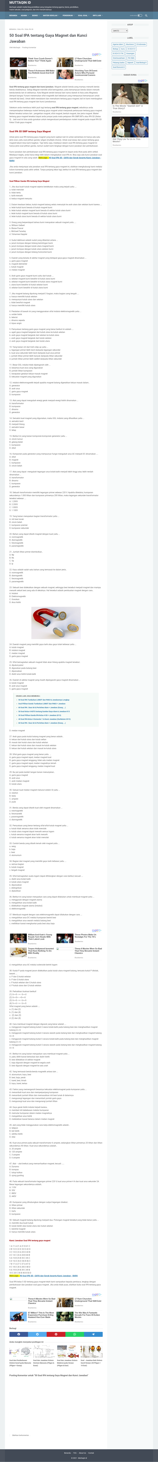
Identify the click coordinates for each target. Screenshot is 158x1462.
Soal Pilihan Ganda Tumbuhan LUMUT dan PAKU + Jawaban (41, 704)
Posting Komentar (29, 47)
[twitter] (37, 1334)
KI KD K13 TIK (118, 53)
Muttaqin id (20, 2)
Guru (123, 49)
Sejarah (130, 63)
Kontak (91, 1453)
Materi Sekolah (50, 15)
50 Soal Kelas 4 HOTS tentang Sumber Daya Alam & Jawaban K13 (44, 711)
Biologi (115, 49)
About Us (82, 1453)
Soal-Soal (83, 15)
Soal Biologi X (141, 63)
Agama (24, 15)
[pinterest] (56, 1334)
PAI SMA (131, 58)
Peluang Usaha (118, 63)
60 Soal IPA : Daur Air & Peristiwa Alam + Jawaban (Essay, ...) (42, 708)
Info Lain (97, 15)
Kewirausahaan (119, 58)
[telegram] (93, 1334)
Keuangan (130, 53)
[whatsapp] (74, 1334)
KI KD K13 (131, 49)
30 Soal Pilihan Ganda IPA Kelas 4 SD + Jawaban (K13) (39, 715)
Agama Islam (118, 44)
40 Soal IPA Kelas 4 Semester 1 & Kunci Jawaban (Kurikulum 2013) (44, 719)
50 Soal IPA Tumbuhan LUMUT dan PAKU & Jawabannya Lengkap (43, 700)
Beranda (13, 15)
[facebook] (18, 1334)
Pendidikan (68, 15)
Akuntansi (130, 44)
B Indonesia (141, 44)
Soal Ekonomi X (119, 67)
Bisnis (35, 15)
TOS (74, 1453)
